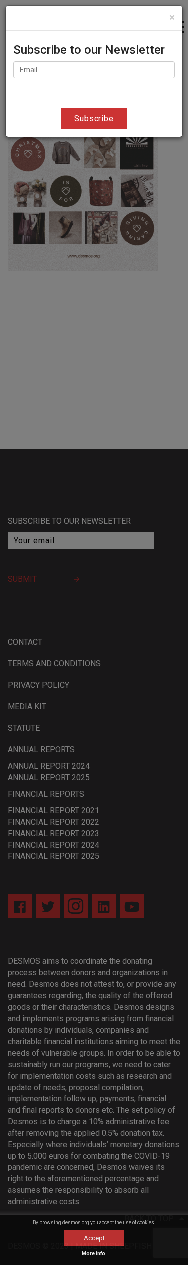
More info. (94, 1253)
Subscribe (94, 118)
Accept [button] (94, 1238)
